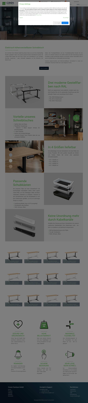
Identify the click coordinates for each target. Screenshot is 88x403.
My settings (66, 17)
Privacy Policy (38, 14)
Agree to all (65, 22)
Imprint (21, 17)
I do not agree (57, 22)
